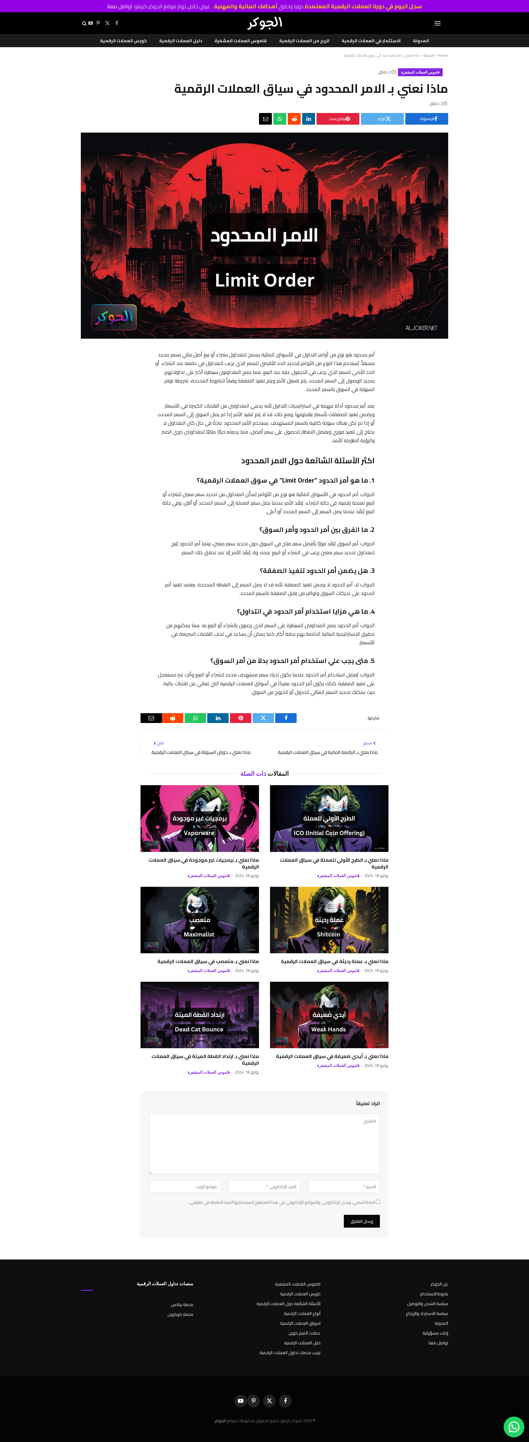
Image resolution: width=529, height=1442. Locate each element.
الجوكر (220, 1420)
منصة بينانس (182, 1304)
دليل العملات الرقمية (180, 41)
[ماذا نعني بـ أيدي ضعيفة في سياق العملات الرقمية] (329, 1015)
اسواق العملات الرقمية (300, 1323)
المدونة (421, 41)
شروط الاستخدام (434, 1294)
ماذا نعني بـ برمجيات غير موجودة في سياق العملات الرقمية (203, 863)
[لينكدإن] (308, 119)
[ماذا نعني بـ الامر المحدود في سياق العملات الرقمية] (264, 337)
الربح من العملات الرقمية (304, 41)
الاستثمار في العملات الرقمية (371, 41)
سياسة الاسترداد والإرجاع (427, 1313)
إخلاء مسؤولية (435, 1333)
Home (443, 55)
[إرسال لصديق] (265, 119)
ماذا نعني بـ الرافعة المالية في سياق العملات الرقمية (328, 752)
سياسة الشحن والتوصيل (427, 1304)
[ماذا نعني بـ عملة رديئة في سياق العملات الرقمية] (329, 920)
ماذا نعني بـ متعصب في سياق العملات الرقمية (208, 961)
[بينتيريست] (381, 404)
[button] (437, 23)
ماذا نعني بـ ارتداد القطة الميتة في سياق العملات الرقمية (205, 1060)
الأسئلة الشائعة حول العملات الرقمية (289, 1304)
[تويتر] (381, 388)
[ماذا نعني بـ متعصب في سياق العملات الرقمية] (200, 920)
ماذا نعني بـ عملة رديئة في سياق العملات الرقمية (334, 961)
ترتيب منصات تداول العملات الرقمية (290, 1353)
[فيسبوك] (381, 372)
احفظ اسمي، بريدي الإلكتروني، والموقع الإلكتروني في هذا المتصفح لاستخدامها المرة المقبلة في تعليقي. (282, 1202)
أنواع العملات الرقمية (302, 1313)
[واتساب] (279, 119)
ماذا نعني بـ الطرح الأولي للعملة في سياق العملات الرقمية (334, 863)
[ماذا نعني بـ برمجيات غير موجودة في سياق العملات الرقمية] (200, 818)
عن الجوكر (439, 1284)
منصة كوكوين (180, 1314)
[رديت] (294, 119)
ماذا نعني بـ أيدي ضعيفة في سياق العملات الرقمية (332, 1056)
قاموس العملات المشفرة (241, 41)
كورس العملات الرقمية (123, 41)
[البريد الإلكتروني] (381, 451)
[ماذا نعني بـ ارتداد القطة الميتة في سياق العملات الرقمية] (200, 1015)
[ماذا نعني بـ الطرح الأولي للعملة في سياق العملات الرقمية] (329, 818)
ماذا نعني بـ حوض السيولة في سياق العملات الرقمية (201, 752)
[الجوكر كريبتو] (264, 23)
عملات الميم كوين (304, 1333)
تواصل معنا (119, 6)
